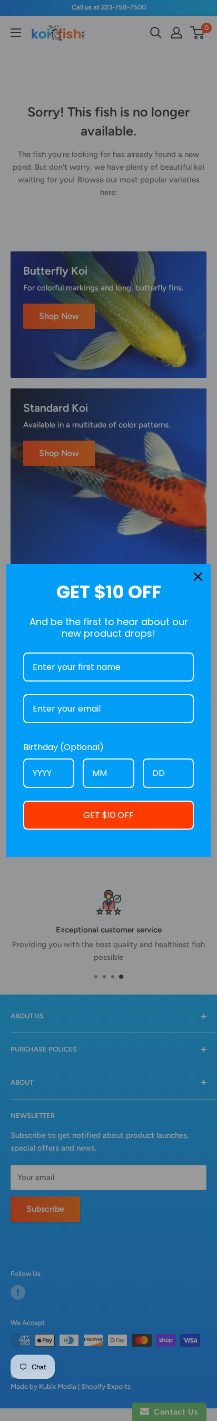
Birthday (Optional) (63, 747)
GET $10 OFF (108, 815)
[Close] (198, 576)
